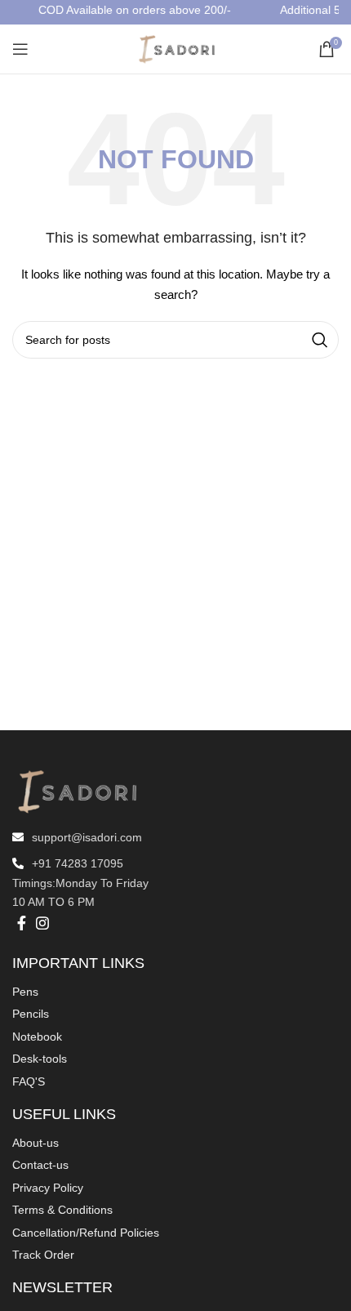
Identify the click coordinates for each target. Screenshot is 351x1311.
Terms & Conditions (62, 1209)
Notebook (37, 1036)
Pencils (30, 1013)
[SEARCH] (320, 340)
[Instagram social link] (42, 923)
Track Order (43, 1254)
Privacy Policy (47, 1187)
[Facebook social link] (21, 923)
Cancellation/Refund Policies (85, 1232)
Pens (25, 991)
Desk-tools (39, 1058)
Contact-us (40, 1164)
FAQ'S (28, 1081)
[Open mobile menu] (20, 49)
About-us (35, 1142)
